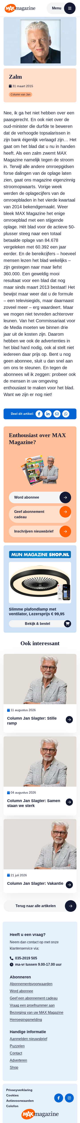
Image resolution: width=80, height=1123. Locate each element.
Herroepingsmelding (26, 1020)
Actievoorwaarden (20, 1100)
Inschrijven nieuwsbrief (33, 531)
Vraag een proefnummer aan (32, 1005)
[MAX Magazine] (20, 8)
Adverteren (18, 1060)
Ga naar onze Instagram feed (69, 1098)
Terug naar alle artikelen (36, 906)
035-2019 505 (26, 958)
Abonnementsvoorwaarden (31, 984)
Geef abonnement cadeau (29, 514)
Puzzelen (17, 1046)
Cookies (12, 1095)
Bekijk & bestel (37, 624)
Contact (16, 1053)
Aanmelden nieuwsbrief (28, 1039)
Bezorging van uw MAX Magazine (36, 1012)
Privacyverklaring (19, 1090)
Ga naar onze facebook (58, 1098)
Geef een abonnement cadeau (34, 998)
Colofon (12, 1106)
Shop (14, 1067)
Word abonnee (26, 497)
